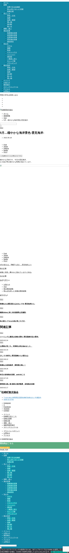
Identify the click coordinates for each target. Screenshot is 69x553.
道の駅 (9, 24)
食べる (9, 26)
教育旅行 (7, 85)
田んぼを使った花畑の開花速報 (15, 291)
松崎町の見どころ (10, 416)
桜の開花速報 (8, 289)
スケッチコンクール (11, 87)
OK (52, 552)
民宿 (8, 50)
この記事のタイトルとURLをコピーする (11, 156)
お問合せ (7, 91)
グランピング (12, 63)
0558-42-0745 (9, 399)
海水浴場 (7, 31)
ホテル (9, 46)
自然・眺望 (11, 20)
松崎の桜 (10, 11)
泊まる (6, 44)
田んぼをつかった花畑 (15, 9)
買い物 (9, 22)
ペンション (11, 54)
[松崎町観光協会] (6, 110)
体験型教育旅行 (9, 425)
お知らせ (7, 83)
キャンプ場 (11, 61)
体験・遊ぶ (8, 29)
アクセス (7, 89)
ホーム (6, 3)
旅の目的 (7, 65)
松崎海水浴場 (12, 33)
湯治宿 (9, 57)
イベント (7, 80)
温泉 (8, 18)
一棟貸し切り (12, 59)
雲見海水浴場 (12, 39)
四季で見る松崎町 (13, 7)
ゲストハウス (12, 52)
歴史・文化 (11, 16)
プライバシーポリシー (12, 431)
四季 (5, 5)
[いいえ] (67, 552)
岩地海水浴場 (12, 35)
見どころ (7, 13)
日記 (5, 287)
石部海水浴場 (12, 37)
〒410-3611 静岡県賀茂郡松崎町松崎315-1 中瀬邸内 (22, 397)
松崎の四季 (8, 419)
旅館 (8, 48)
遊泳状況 (10, 41)
